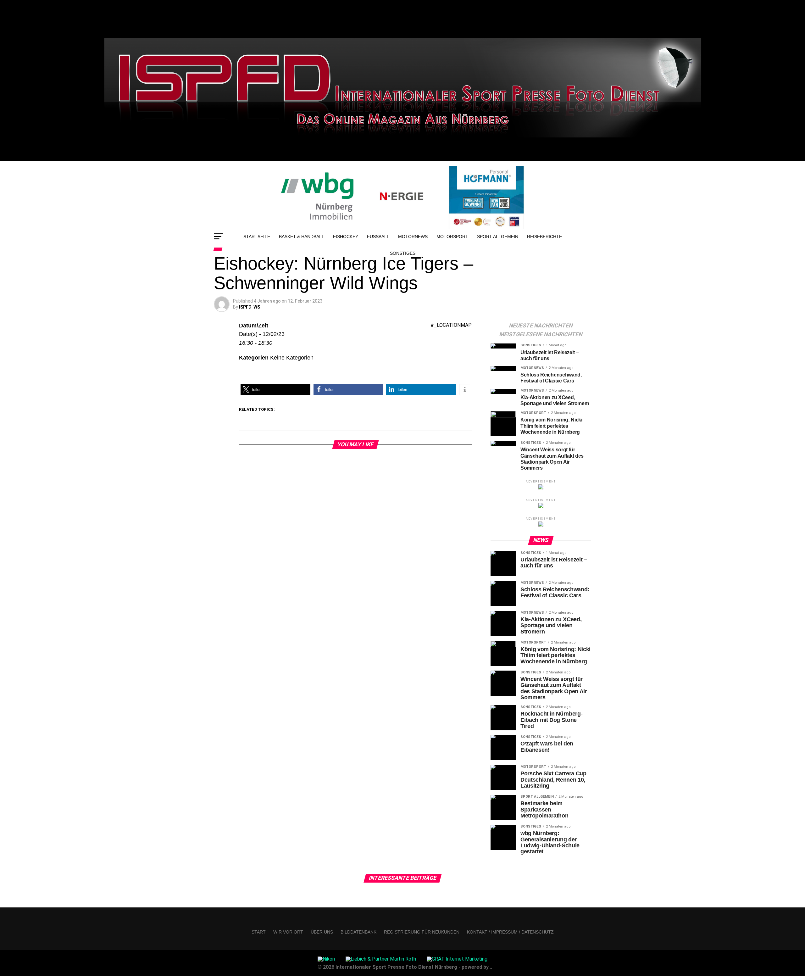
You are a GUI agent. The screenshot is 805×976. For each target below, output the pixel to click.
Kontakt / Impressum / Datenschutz (510, 931)
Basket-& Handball (301, 236)
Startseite (256, 236)
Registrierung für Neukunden (421, 931)
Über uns (322, 931)
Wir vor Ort (288, 931)
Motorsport (452, 236)
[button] (275, 389)
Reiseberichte (544, 236)
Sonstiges (402, 253)
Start (259, 931)
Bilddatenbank (358, 931)
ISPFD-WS (249, 307)
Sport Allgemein (497, 236)
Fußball (378, 236)
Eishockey (345, 236)
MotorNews (413, 236)
